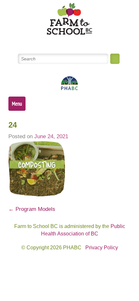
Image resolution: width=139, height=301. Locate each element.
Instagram (93, 41)
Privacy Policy (101, 247)
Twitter (46, 41)
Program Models (31, 209)
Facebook (62, 41)
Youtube (77, 41)
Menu (17, 103)
